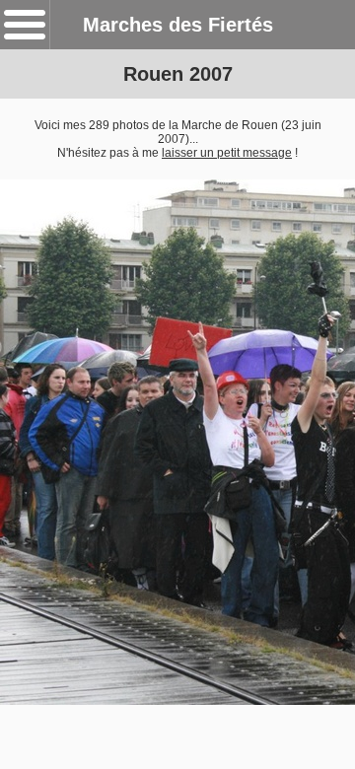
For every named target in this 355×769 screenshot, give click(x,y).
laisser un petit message (227, 153)
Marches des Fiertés (178, 24)
